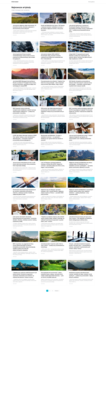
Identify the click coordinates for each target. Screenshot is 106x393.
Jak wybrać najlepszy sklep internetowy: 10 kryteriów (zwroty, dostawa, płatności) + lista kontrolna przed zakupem (24, 27)
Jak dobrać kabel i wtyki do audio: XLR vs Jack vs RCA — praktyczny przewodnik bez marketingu (52, 245)
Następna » (57, 290)
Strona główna (91, 1)
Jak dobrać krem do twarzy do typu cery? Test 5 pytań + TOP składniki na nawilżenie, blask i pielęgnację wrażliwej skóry (80, 218)
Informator (14, 2)
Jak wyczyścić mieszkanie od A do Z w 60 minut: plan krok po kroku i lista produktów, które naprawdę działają (24, 164)
